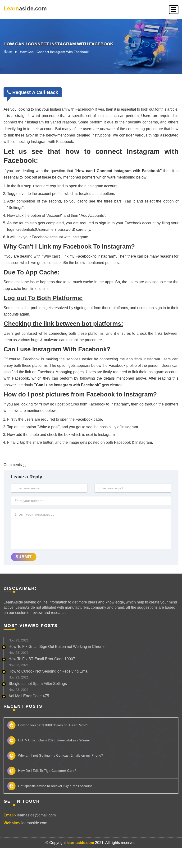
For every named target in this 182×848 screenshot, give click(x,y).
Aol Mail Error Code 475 (29, 696)
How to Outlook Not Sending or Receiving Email (49, 671)
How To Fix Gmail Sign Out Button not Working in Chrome (57, 647)
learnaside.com (34, 823)
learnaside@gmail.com (36, 815)
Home (8, 51)
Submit (24, 557)
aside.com (25, 8)
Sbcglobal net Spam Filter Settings (38, 684)
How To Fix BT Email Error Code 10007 (42, 659)
